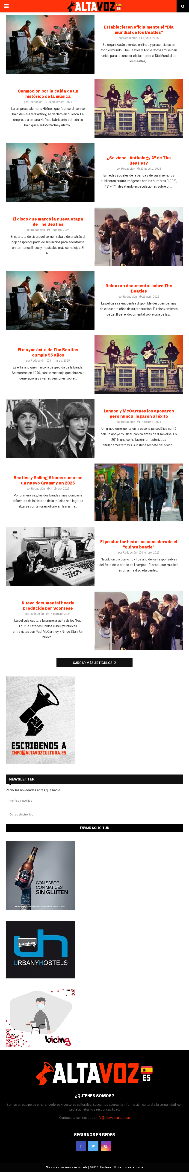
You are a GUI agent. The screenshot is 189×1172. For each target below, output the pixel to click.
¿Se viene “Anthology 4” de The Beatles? (139, 160)
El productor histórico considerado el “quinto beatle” (138, 544)
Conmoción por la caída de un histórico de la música (48, 94)
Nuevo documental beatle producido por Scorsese (48, 606)
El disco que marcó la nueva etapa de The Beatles (48, 222)
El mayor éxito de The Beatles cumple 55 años (48, 352)
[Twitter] (93, 1146)
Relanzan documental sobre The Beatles (139, 288)
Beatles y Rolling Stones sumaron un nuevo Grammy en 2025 (48, 480)
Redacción (130, 38)
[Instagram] (106, 1146)
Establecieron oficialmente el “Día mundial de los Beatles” (139, 30)
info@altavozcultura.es (113, 1118)
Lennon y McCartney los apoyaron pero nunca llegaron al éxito (139, 414)
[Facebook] (81, 1146)
